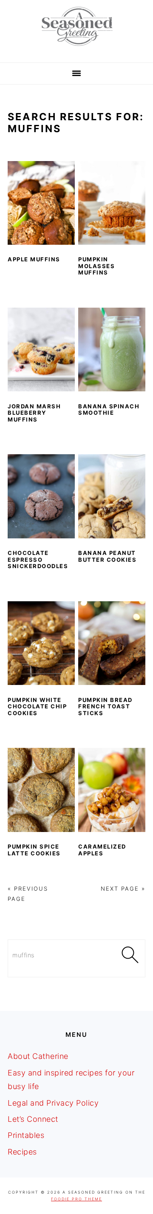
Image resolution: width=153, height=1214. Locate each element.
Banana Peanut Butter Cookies (107, 556)
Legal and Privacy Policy (53, 1102)
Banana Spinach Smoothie (108, 409)
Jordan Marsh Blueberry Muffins (34, 413)
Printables (26, 1135)
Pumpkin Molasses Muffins (96, 266)
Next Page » (123, 888)
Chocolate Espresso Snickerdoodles (38, 559)
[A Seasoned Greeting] (76, 48)
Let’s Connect (33, 1119)
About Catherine (38, 1056)
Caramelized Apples (102, 850)
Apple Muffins (34, 259)
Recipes (22, 1151)
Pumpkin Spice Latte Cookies (34, 850)
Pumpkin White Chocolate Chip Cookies (37, 706)
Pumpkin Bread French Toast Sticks (105, 706)
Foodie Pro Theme (76, 1199)
